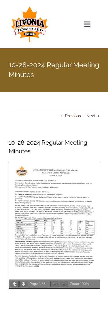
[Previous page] (14, 284)
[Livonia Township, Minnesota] (29, 7)
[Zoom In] (64, 284)
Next (90, 116)
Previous (73, 116)
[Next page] (23, 284)
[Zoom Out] (54, 284)
